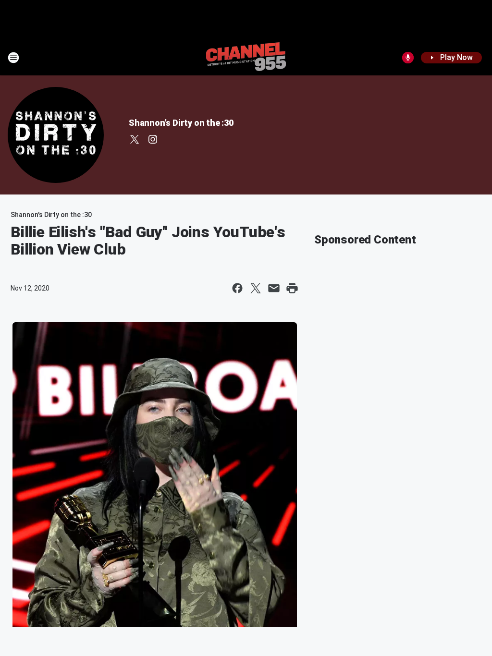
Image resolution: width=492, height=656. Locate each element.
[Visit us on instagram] (153, 139)
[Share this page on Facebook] (237, 288)
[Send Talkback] (408, 57)
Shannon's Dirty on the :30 (181, 123)
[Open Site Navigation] (13, 57)
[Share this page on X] (255, 288)
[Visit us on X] (134, 139)
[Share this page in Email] (274, 288)
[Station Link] (246, 57)
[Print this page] (292, 288)
